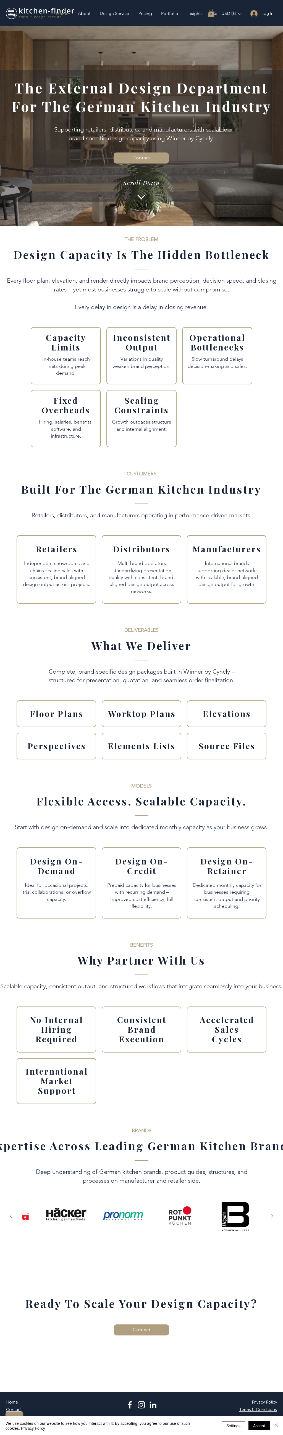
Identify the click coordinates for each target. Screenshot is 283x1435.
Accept (259, 1425)
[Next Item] (271, 1216)
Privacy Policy (33, 1428)
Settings (233, 1425)
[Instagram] (141, 1405)
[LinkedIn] (153, 1405)
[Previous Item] (11, 1216)
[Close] (276, 1426)
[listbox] (231, 13)
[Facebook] (130, 1405)
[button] (211, 13)
